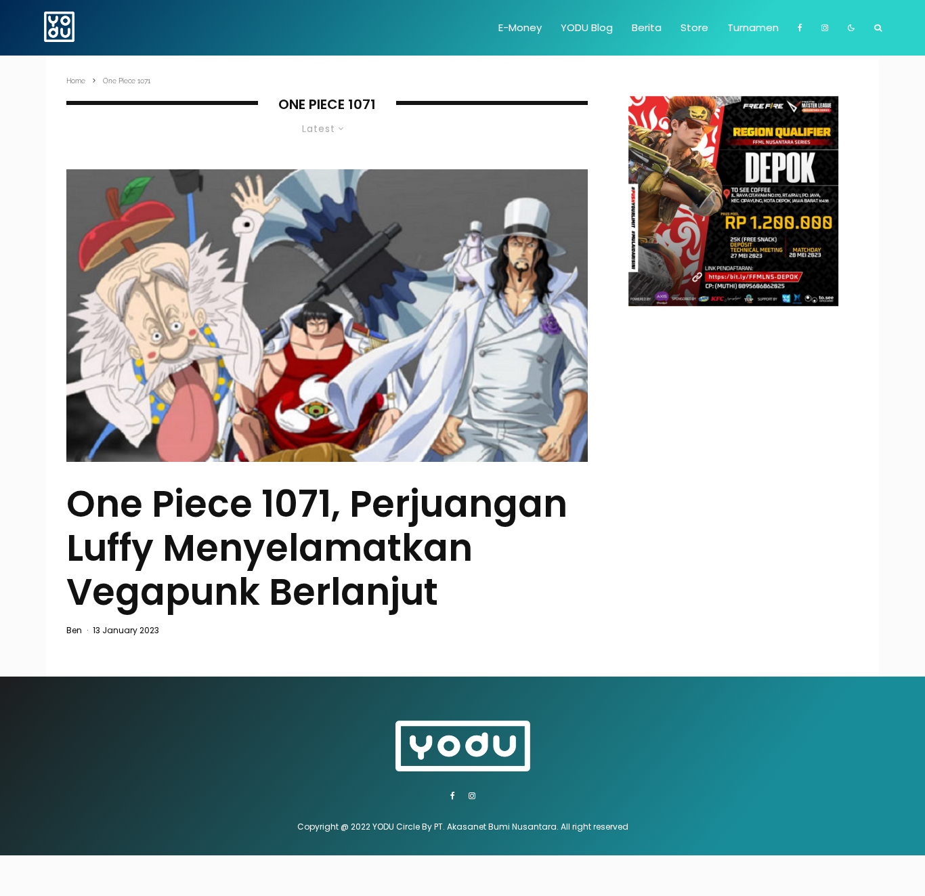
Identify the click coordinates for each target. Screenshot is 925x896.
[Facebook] (800, 28)
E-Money (520, 27)
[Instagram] (825, 28)
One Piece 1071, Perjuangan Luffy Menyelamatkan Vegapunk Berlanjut (316, 548)
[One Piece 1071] (327, 315)
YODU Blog (587, 27)
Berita (647, 27)
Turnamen (753, 27)
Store (694, 27)
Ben (74, 630)
